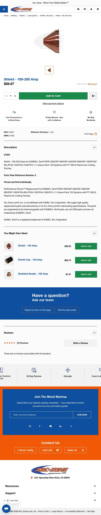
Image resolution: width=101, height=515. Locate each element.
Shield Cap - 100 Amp (30, 259)
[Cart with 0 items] (98, 9)
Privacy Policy (44, 511)
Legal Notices (58, 511)
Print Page (89, 134)
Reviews (93, 84)
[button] (34, 371)
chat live (47, 450)
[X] (71, 426)
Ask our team (43, 300)
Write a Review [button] (80, 343)
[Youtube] (50, 426)
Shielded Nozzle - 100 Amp (33, 273)
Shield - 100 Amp (27, 245)
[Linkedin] (60, 426)
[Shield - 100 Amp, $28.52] (9, 246)
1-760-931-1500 (24, 450)
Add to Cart (86, 246)
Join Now (82, 415)
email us (72, 450)
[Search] (78, 9)
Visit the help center (67, 310)
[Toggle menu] (4, 9)
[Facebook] (39, 426)
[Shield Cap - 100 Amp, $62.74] (9, 260)
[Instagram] (29, 426)
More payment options (53, 103)
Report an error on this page (38, 310)
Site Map (91, 511)
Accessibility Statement (75, 511)
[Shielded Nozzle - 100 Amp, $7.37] (9, 274)
